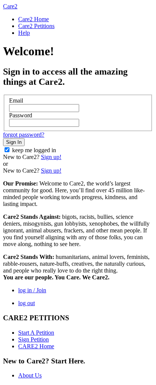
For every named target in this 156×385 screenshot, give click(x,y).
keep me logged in (34, 150)
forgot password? (23, 134)
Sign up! (51, 157)
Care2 (10, 6)
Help (24, 33)
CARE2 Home (36, 346)
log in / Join (32, 290)
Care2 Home (33, 19)
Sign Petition (33, 339)
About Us (30, 375)
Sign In (14, 142)
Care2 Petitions (36, 26)
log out (26, 303)
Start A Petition (36, 332)
